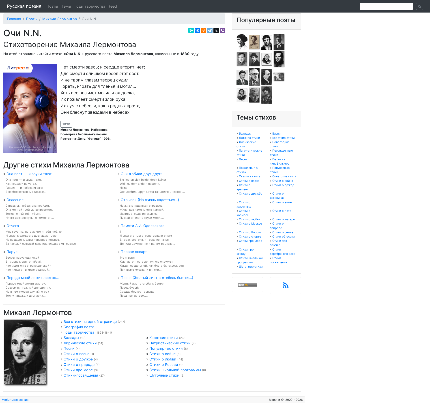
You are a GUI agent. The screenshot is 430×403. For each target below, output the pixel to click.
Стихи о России (163, 364)
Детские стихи (249, 137)
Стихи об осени (283, 236)
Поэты (52, 6)
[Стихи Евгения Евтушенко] (242, 59)
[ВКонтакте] (197, 30)
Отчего (12, 225)
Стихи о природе (79, 364)
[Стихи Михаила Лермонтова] (279, 59)
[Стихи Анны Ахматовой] (242, 42)
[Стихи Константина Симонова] (254, 95)
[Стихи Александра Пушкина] (242, 95)
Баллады (71, 337)
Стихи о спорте (250, 236)
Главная (14, 19)
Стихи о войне (162, 354)
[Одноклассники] (203, 30)
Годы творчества (90, 6)
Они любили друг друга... (143, 173)
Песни (69, 348)
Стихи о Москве (250, 223)
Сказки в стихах (250, 176)
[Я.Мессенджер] (191, 30)
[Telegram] (210, 30)
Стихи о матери (283, 219)
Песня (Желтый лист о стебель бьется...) (157, 277)
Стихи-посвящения (81, 375)
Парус (11, 251)
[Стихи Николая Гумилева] (279, 42)
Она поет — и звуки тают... (30, 173)
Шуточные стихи (164, 375)
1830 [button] (66, 124)
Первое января (134, 251)
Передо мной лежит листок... (32, 277)
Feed (113, 6)
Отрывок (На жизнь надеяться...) (150, 199)
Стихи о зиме (282, 202)
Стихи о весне (76, 354)
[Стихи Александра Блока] (254, 42)
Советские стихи (284, 176)
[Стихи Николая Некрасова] (266, 77)
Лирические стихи (80, 343)
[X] (216, 30)
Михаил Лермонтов (59, 19)
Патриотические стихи (170, 343)
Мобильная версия (15, 399)
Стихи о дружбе (78, 359)
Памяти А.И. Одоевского (143, 225)
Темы (66, 6)
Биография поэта (79, 327)
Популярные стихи (166, 348)
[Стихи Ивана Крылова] (266, 59)
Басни (276, 133)
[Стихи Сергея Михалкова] (254, 77)
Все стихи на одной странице (90, 321)
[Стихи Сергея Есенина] (254, 59)
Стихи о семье (282, 232)
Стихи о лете (281, 210)
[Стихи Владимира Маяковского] (242, 77)
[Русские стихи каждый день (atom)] (285, 286)
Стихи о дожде (283, 185)
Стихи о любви (162, 359)
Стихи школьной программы (175, 370)
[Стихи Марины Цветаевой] (266, 95)
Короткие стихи (163, 337)
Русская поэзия (24, 6)
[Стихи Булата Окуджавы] (279, 77)
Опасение (15, 199)
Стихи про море (78, 370)
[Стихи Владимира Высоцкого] (266, 42)
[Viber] (222, 30)
